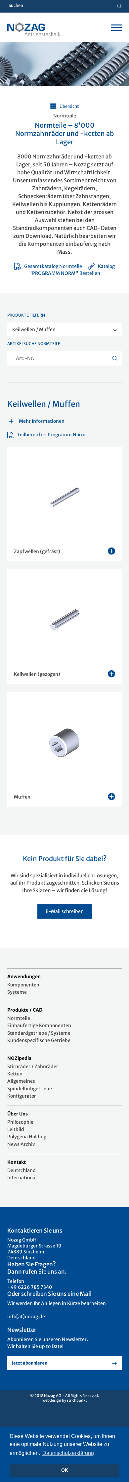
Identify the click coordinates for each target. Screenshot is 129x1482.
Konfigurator (21, 1096)
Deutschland (21, 1170)
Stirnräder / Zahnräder (32, 1066)
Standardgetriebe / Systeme (38, 1033)
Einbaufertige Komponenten (39, 1025)
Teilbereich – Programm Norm (51, 435)
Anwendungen (24, 977)
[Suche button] (119, 6)
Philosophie (20, 1122)
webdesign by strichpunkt (64, 1400)
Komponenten (23, 985)
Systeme (17, 992)
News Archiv (21, 1144)
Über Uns (17, 1114)
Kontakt (16, 1162)
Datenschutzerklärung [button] (68, 1453)
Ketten (14, 1074)
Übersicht (69, 106)
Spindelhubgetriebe (29, 1089)
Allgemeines (21, 1081)
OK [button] (64, 1470)
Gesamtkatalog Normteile (53, 266)
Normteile (18, 1018)
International (22, 1178)
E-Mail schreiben (65, 911)
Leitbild (15, 1129)
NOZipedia (19, 1058)
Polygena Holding (26, 1137)
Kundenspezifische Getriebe (38, 1040)
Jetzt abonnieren (29, 1363)
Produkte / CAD (24, 1010)
